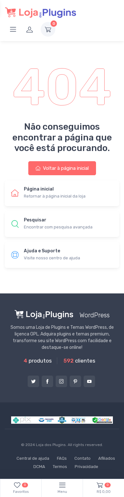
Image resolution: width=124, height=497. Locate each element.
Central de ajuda (33, 458)
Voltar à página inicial (65, 168)
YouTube (89, 381)
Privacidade (86, 466)
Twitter (33, 381)
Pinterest (75, 381)
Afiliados (106, 458)
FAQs (62, 458)
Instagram (61, 381)
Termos (60, 466)
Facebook (47, 381)
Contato (82, 458)
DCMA (39, 466)
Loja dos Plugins (51, 445)
